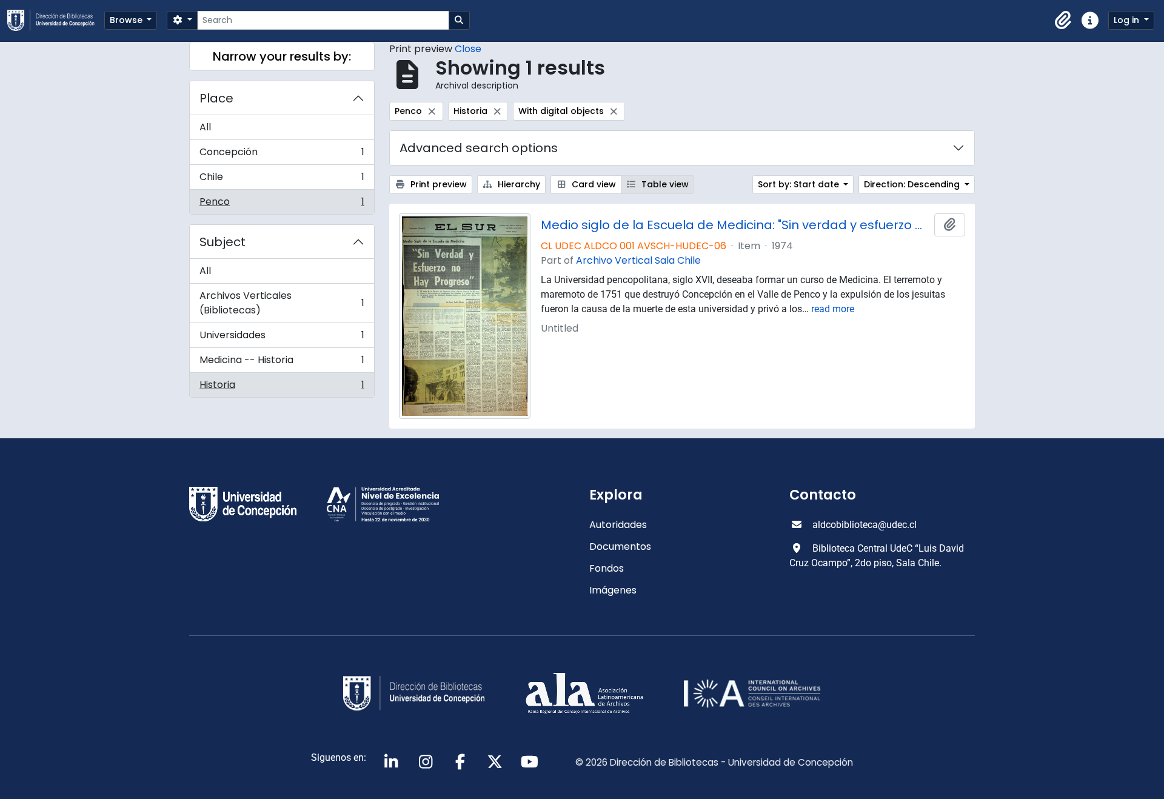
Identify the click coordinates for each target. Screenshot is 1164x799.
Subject (222, 241)
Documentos (620, 546)
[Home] (55, 20)
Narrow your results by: (282, 56)
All (205, 127)
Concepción (281, 155)
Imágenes (613, 590)
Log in (1128, 20)
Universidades (281, 338)
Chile (281, 180)
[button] (1063, 20)
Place (216, 98)
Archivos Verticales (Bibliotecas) (281, 303)
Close (468, 49)
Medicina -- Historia (281, 363)
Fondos (606, 568)
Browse (127, 20)
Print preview (437, 184)
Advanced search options (479, 147)
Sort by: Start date (799, 184)
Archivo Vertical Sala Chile (638, 260)
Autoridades (618, 525)
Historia (281, 387)
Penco (281, 204)
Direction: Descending (913, 184)
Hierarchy (517, 184)
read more (832, 309)
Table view (664, 184)
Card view (592, 184)
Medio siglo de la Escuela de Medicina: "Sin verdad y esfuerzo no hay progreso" (735, 225)
